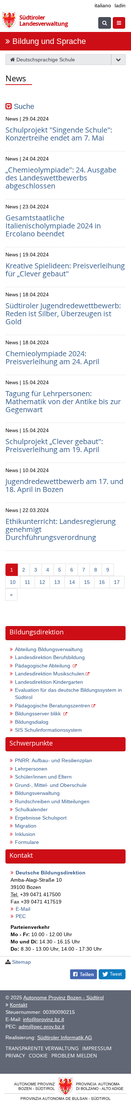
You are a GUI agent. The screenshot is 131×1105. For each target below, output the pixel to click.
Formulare (27, 842)
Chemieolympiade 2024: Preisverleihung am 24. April (52, 357)
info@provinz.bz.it (43, 1019)
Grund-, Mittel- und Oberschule (51, 785)
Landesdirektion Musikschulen (49, 674)
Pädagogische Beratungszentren (52, 705)
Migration (25, 826)
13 (57, 582)
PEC (21, 916)
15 (87, 582)
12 (42, 582)
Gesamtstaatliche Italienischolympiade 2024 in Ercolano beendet (53, 226)
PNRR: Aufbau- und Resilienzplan (53, 760)
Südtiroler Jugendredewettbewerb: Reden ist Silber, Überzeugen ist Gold (63, 313)
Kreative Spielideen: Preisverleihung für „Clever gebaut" (65, 270)
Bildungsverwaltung (37, 793)
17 (117, 582)
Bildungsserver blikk (38, 713)
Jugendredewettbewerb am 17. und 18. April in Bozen (64, 485)
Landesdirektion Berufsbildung (50, 657)
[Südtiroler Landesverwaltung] (10, 18)
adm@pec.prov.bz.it (41, 1026)
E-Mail (23, 909)
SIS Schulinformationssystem (48, 730)
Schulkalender (31, 809)
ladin (120, 5)
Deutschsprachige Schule (45, 59)
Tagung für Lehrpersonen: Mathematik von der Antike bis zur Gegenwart (63, 401)
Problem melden (74, 1055)
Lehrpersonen (31, 769)
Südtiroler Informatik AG (64, 1037)
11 (27, 582)
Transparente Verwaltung (42, 1048)
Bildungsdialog (31, 722)
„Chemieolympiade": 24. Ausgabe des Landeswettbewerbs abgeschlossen (60, 178)
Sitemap (21, 962)
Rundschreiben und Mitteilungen (52, 801)
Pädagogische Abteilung (43, 666)
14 (72, 582)
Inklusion (25, 834)
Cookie (38, 1055)
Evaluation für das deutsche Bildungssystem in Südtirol (68, 693)
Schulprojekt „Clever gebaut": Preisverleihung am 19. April (54, 445)
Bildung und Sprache (49, 41)
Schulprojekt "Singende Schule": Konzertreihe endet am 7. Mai (58, 134)
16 (102, 582)
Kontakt (18, 1005)
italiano (103, 5)
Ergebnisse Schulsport (41, 818)
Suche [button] (23, 106)
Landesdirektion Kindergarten (49, 682)
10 (13, 582)
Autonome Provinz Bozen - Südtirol (63, 997)
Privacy (15, 1055)
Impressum (97, 1048)
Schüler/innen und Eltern (43, 777)
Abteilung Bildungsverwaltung (49, 649)
